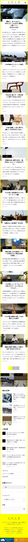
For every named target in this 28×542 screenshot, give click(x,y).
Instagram (8, 531)
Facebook (20, 529)
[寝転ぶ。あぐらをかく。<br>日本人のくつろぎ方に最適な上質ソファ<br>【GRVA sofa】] (14, 15)
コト (20, 374)
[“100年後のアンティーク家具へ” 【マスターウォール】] (14, 58)
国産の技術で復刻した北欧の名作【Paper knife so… (14, 348)
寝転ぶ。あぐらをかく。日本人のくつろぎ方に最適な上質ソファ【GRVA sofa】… (19, 396)
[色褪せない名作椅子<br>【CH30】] (14, 216)
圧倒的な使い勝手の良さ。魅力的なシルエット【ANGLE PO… (14, 162)
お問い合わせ (5, 470)
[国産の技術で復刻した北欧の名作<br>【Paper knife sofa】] (14, 340)
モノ (7, 374)
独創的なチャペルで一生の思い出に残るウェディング (19, 418)
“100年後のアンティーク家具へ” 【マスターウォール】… (19, 407)
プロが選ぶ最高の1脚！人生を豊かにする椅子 (14, 317)
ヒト (19, 411)
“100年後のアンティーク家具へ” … (14, 65)
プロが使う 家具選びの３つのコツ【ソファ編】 (14, 193)
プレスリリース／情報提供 (8, 473)
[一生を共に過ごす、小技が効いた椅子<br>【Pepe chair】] (14, 88)
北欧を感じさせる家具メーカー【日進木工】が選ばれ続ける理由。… (14, 253)
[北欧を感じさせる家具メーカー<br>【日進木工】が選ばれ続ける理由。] (14, 245)
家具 (7, 17)
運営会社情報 (5, 476)
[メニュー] (25, 2)
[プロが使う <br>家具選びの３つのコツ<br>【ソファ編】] (14, 186)
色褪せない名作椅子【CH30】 (14, 223)
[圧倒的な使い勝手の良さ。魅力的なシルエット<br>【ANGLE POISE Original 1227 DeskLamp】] (14, 153)
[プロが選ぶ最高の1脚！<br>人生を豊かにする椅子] (14, 310)
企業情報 (19, 531)
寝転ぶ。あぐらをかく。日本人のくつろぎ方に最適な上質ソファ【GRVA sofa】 (14, 24)
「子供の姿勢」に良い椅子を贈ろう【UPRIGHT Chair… (14, 128)
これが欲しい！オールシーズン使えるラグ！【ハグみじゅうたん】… (14, 286)
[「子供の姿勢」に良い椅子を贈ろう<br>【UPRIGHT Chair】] (14, 121)
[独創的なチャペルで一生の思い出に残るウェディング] (7, 420)
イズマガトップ (7, 527)
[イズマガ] (14, 2)
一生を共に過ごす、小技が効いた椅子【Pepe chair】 (14, 96)
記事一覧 (13, 531)
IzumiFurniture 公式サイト (17, 527)
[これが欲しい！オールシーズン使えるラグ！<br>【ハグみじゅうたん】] (14, 277)
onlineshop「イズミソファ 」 (10, 529)
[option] (9, 380)
